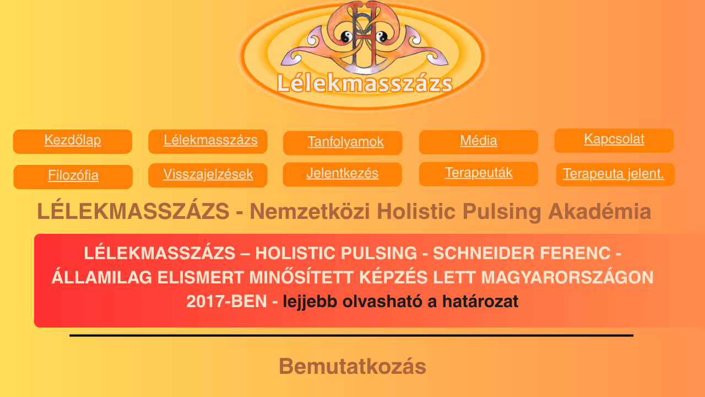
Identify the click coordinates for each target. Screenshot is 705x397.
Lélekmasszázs (211, 141)
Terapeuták (479, 173)
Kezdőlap (73, 141)
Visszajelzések (208, 175)
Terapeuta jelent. (613, 174)
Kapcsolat (614, 139)
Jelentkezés (342, 174)
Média (478, 141)
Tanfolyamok (345, 142)
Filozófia (73, 176)
